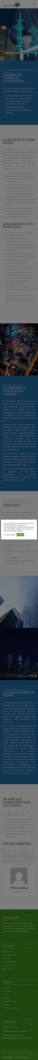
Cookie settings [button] (9, 535)
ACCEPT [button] (20, 535)
